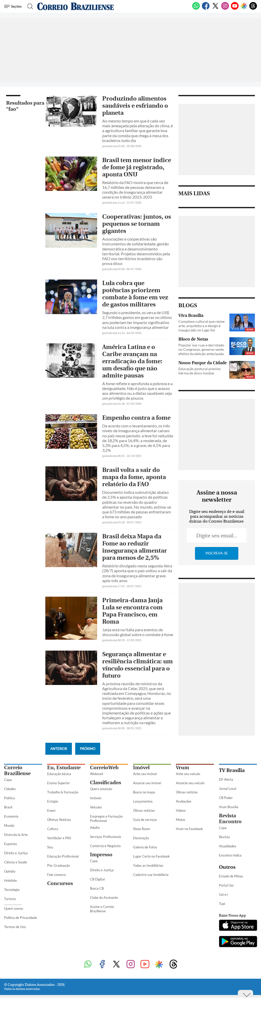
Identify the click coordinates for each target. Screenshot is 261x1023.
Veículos (96, 807)
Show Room (141, 829)
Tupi (222, 904)
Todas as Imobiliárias (148, 865)
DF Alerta (226, 779)
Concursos (60, 883)
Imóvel (141, 767)
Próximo (87, 749)
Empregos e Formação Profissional (106, 818)
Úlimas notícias (144, 810)
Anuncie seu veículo (190, 783)
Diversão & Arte (16, 835)
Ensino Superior (58, 783)
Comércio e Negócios (105, 846)
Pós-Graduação (58, 865)
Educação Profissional (63, 856)
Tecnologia (12, 890)
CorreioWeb (104, 767)
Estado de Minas (231, 876)
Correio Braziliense (17, 770)
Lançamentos (143, 801)
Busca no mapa (144, 792)
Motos (180, 820)
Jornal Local (227, 789)
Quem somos (13, 908)
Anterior (58, 749)
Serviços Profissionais (105, 837)
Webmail (96, 774)
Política (9, 798)
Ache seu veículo (188, 774)
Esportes (10, 844)
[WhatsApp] (196, 9)
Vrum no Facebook (189, 829)
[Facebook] (206, 9)
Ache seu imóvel (145, 774)
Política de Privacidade (20, 918)
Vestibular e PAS (59, 838)
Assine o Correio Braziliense (102, 909)
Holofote (10, 880)
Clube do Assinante (104, 897)
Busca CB (97, 888)
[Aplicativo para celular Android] (238, 942)
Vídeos (181, 810)
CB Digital (97, 879)
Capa (8, 780)
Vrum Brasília (228, 807)
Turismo (10, 899)
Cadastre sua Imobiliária (150, 875)
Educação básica (59, 774)
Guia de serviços (145, 820)
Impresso (101, 855)
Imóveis (95, 798)
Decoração (141, 838)
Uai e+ (223, 894)
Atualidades (227, 846)
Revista (224, 837)
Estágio (52, 801)
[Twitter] (215, 9)
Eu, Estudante (64, 767)
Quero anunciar (101, 789)
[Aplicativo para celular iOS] (238, 926)
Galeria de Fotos (145, 847)
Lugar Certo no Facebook (151, 856)
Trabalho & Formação (62, 792)
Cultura (52, 829)
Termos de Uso (15, 927)
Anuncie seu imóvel (147, 783)
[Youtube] (235, 9)
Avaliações (183, 801)
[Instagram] (225, 9)
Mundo (9, 825)
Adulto (95, 827)
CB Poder (226, 798)
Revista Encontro (230, 818)
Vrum (182, 767)
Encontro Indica (230, 855)
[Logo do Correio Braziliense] (75, 6)
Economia (11, 816)
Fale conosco (56, 875)
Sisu (50, 847)
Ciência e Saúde (15, 862)
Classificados (105, 783)
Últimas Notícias (59, 820)
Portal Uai (226, 885)
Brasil (8, 807)
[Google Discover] (244, 6)
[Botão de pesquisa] (28, 6)
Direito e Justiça (16, 853)
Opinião (9, 871)
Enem (51, 810)
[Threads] (253, 9)
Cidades (10, 789)
